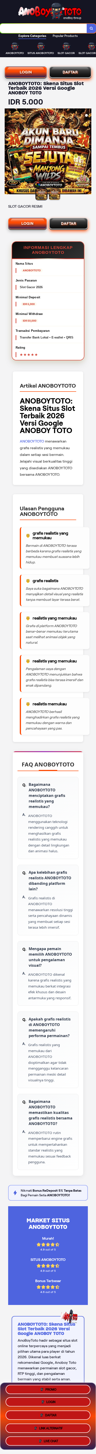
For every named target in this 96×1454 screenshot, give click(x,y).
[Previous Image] (8, 152)
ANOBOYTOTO (32, 441)
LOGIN (26, 72)
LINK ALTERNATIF (51, 1427)
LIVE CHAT (51, 1439)
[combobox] (43, 28)
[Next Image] (87, 152)
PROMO (50, 1391)
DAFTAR (70, 72)
